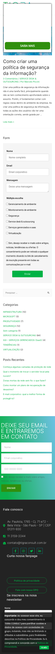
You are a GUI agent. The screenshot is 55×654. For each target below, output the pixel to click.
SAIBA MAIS (27, 46)
